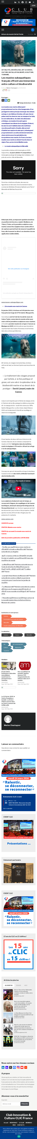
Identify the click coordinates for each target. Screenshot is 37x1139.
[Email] (8, 100)
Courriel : (4, 1100)
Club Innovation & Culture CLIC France (18, 1116)
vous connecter (14, 748)
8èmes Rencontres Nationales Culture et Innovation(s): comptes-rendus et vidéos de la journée (23, 992)
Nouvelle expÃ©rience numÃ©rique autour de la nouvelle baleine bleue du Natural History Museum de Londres (17, 600)
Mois (26, 985)
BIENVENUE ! (13, 1122)
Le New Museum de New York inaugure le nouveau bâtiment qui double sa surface (23, 1014)
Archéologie (16, 70)
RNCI (14, 1125)
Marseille (29, 635)
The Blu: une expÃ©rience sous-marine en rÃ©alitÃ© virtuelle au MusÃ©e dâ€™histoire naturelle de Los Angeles (17, 549)
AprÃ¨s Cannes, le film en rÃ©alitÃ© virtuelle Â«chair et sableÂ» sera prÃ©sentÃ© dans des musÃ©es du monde (17, 558)
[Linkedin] (6, 1067)
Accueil (6, 1122)
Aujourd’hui (9, 985)
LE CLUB (21, 1122)
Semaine (18, 985)
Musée (22, 72)
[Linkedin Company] (15, 2)
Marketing (18, 647)
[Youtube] (29, 2)
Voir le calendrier (7, 808)
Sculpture (29, 72)
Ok (19, 1136)
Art (4, 644)
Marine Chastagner (11, 88)
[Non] (35, 1133)
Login (33, 5)
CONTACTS (20, 1125)
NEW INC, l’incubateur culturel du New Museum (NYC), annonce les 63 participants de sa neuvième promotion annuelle (23, 1039)
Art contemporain (18, 644)
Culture (4, 72)
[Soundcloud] (33, 2)
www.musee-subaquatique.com (12, 302)
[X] (19, 2)
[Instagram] (26, 2)
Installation (14, 72)
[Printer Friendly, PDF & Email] (6, 90)
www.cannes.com (7, 519)
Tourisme (5, 74)
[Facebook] (22, 2)
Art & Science (27, 70)
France (17, 635)
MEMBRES (29, 1122)
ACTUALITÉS (5, 70)
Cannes (6, 635)
